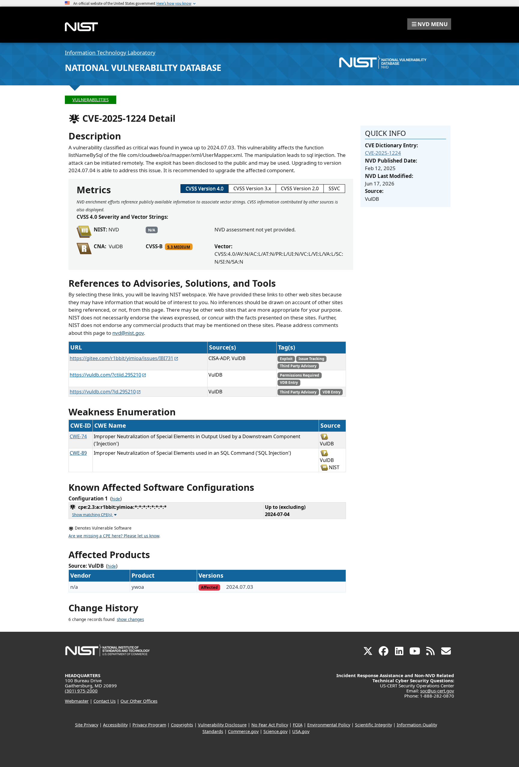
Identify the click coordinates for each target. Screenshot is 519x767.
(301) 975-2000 (81, 691)
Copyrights (182, 725)
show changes (130, 619)
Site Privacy (86, 725)
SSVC (334, 188)
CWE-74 (78, 436)
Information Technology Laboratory (110, 52)
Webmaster (77, 701)
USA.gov (300, 731)
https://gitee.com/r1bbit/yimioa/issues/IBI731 (121, 358)
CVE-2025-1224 (383, 152)
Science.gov (275, 731)
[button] (429, 24)
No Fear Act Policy (269, 725)
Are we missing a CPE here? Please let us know (113, 536)
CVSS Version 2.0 (300, 188)
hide (116, 499)
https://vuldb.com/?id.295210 (103, 391)
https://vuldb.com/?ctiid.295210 (105, 374)
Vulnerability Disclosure (222, 725)
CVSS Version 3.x (252, 188)
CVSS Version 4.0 (204, 188)
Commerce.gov (243, 731)
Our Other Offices (138, 701)
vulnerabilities (90, 99)
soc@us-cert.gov (437, 691)
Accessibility (115, 725)
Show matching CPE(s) (92, 514)
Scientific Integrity (373, 725)
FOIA (297, 725)
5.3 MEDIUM (178, 246)
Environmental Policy (328, 725)
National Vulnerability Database (143, 67)
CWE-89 (78, 453)
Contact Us (104, 701)
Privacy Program (149, 725)
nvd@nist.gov (128, 332)
